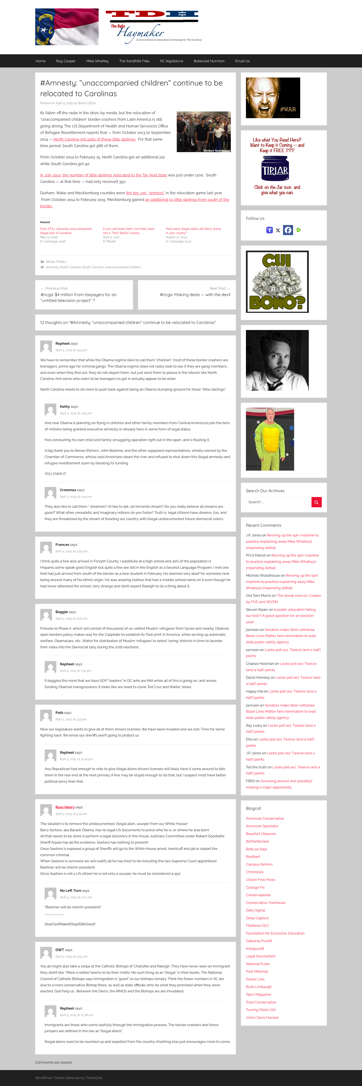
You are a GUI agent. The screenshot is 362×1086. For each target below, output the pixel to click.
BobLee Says (256, 849)
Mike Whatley (97, 61)
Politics (61, 262)
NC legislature (171, 61)
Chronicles (255, 872)
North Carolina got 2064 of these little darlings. (94, 139)
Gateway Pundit (259, 941)
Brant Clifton (87, 103)
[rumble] (298, 230)
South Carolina (92, 267)
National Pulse (258, 964)
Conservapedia (258, 895)
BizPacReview (257, 841)
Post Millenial (257, 971)
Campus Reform (259, 864)
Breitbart (253, 856)
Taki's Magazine (258, 994)
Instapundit (255, 948)
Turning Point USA (261, 1010)
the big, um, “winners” (145, 193)
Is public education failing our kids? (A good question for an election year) (281, 615)
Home (40, 61)
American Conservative (265, 818)
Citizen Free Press (260, 880)
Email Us (242, 61)
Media (50, 262)
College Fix (255, 887)
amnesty (52, 267)
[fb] (288, 230)
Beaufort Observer (261, 834)
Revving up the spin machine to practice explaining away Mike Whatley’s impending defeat (282, 541)
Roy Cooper (66, 61)
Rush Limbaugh (259, 987)
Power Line (255, 979)
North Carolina (70, 267)
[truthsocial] (269, 230)
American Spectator (262, 826)
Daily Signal (255, 910)
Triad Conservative (261, 1002)
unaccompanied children (123, 267)
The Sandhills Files (134, 61)
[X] (278, 230)
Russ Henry (65, 807)
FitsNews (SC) (257, 925)
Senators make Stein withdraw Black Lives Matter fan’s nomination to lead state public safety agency (281, 636)
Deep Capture (257, 918)
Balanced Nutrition (209, 61)
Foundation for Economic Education (275, 933)
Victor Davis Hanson (262, 1017)
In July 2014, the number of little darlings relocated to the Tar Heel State (103, 175)
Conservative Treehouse (266, 903)
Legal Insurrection (260, 956)
